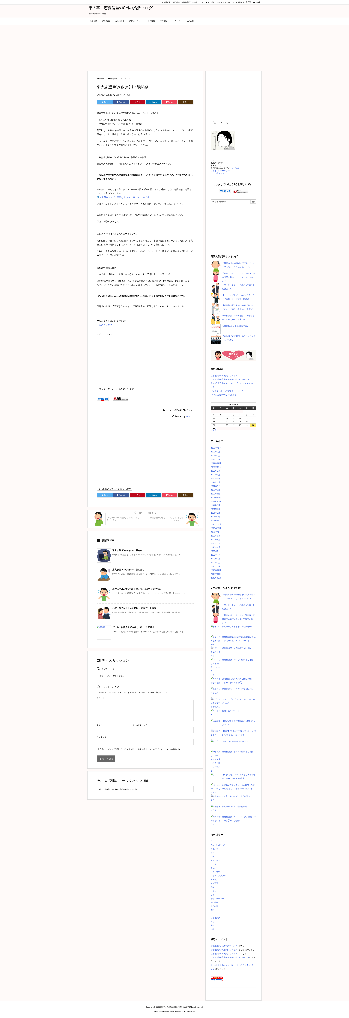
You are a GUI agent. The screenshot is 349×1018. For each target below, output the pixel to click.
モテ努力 (220, 2)
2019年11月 (216, 574)
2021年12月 (216, 497)
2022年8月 (215, 474)
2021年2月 (215, 516)
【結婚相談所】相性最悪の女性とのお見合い (230, 379)
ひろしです (231, 2)
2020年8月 (215, 539)
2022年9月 (215, 471)
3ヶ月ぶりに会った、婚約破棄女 (236, 796)
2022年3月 (215, 486)
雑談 (212, 929)
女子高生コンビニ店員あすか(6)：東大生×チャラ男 (124, 197)
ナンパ (213, 868)
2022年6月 (215, 482)
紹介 (212, 914)
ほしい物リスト (217, 173)
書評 (212, 910)
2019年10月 (216, 578)
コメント (100, 698)
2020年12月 (216, 524)
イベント (126, 78)
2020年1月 (215, 566)
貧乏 (212, 921)
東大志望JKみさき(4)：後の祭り (128, 569)
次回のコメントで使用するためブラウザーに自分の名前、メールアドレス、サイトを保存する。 (141, 749)
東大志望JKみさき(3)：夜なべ (127, 550)
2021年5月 (215, 505)
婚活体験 (167, 2)
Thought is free (189, 1011)
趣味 (212, 925)
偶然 (212, 887)
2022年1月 (215, 494)
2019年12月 (216, 570)
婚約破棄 (176, 2)
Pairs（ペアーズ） (218, 845)
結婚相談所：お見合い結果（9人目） (238, 659)
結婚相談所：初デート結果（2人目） (238, 751)
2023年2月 (215, 455)
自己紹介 (241, 2)
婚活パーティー (199, 2)
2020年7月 (215, 543)
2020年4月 (215, 555)
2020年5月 (215, 551)
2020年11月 (216, 528)
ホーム (102, 78)
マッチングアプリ (218, 875)
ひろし (189, 416)
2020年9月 (215, 536)
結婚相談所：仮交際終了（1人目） (237, 648)
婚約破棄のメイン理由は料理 (234, 806)
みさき (189, 410)
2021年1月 (215, 520)
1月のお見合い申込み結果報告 (235, 326)
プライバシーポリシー (220, 170)
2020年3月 (215, 559)
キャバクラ (215, 860)
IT (211, 841)
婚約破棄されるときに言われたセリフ (238, 626)
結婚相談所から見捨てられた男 (224, 375)
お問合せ (236, 168)
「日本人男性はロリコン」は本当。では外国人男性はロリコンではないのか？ (238, 277)
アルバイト (215, 849)
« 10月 (213, 430)
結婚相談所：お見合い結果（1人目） (238, 689)
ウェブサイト (102, 737)
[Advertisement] (174, 47)
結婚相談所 (186, 2)
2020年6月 (215, 547)
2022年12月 (216, 463)
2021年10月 (216, 501)
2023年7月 (215, 452)
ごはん (213, 864)
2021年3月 (215, 513)
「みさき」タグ (104, 325)
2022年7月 (215, 478)
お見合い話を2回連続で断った (235, 741)
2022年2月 (215, 490)
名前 (99, 725)
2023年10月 (216, 448)
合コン (213, 891)
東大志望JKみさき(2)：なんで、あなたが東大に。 (137, 588)
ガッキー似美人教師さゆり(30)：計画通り (133, 627)
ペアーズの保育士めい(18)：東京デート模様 (134, 608)
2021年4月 (215, 509)
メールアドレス (139, 725)
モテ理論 (211, 2)
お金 (212, 856)
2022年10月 (216, 467)
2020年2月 (215, 562)
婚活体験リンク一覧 (230, 711)
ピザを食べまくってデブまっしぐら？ (227, 391)
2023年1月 (215, 459)
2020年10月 (216, 532)
